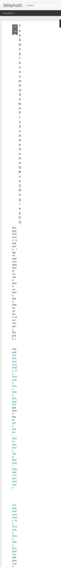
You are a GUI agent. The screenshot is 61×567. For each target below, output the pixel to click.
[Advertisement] (34, 74)
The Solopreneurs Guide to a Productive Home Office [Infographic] (19, 124)
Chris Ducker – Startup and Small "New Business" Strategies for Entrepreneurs (14, 455)
